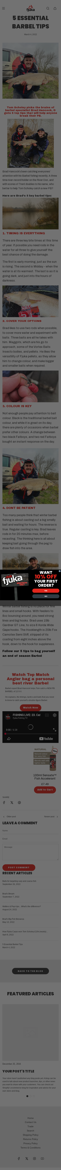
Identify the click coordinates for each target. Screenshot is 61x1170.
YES (45, 591)
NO (46, 596)
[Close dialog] (60, 571)
